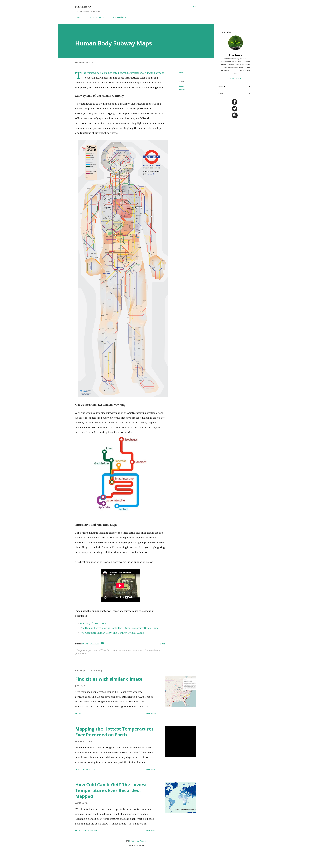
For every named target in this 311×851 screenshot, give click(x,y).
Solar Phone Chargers (96, 17)
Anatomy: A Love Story (93, 623)
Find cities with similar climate (109, 679)
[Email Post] (102, 644)
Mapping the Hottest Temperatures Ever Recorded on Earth (114, 732)
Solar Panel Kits (119, 17)
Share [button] (181, 72)
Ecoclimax (83, 7)
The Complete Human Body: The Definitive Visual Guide (112, 632)
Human (181, 86)
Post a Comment (91, 831)
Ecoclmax (235, 55)
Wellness (182, 89)
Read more (151, 713)
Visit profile (235, 78)
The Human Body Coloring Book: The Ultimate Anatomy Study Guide (119, 627)
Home (77, 17)
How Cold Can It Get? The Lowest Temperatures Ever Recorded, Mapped (111, 790)
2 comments (89, 769)
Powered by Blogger (137, 841)
